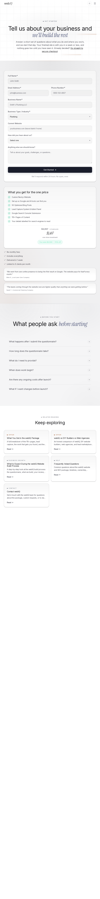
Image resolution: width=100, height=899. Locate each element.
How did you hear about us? (20, 135)
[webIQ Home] (8, 3)
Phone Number (58, 88)
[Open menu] (95, 3)
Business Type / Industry (19, 112)
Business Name (15, 100)
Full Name (13, 76)
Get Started (49, 170)
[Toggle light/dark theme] (89, 3)
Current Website (15, 123)
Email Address (14, 88)
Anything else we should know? (21, 147)
